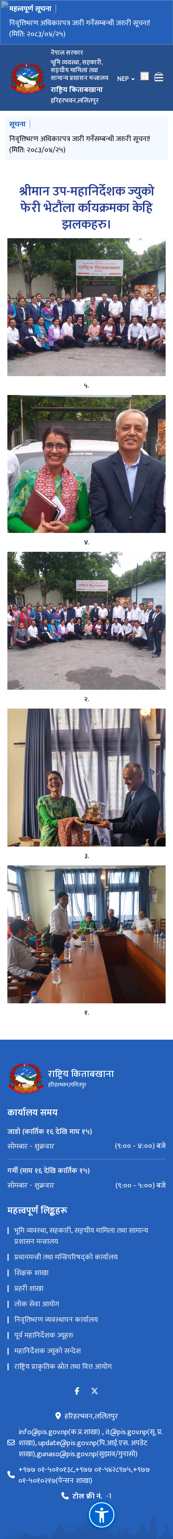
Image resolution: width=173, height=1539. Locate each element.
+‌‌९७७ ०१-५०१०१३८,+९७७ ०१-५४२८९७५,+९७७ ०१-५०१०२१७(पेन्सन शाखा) (84, 1476)
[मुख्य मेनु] (159, 77)
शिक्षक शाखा (31, 1273)
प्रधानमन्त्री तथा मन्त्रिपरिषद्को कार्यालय (66, 1257)
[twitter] (94, 1391)
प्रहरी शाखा (28, 1288)
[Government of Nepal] (27, 77)
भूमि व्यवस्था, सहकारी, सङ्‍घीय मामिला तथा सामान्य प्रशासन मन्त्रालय (81, 1236)
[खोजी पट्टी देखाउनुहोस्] (144, 76)
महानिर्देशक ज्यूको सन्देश (47, 1351)
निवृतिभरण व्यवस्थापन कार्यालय (56, 1320)
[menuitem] (86, 1146)
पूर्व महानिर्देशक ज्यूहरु (43, 1335)
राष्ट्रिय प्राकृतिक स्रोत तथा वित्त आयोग (63, 1367)
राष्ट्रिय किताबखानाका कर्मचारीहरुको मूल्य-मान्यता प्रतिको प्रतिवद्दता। (85, 28)
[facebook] (77, 1391)
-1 (92, 1496)
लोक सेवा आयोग (36, 1304)
